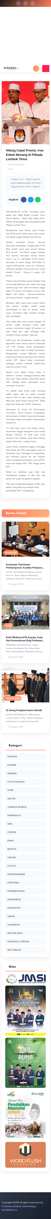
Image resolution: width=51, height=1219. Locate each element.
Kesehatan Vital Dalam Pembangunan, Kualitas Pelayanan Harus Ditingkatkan (25, 567)
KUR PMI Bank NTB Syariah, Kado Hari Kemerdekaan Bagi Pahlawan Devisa (24, 640)
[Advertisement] (25, 37)
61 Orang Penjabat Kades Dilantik (24, 710)
